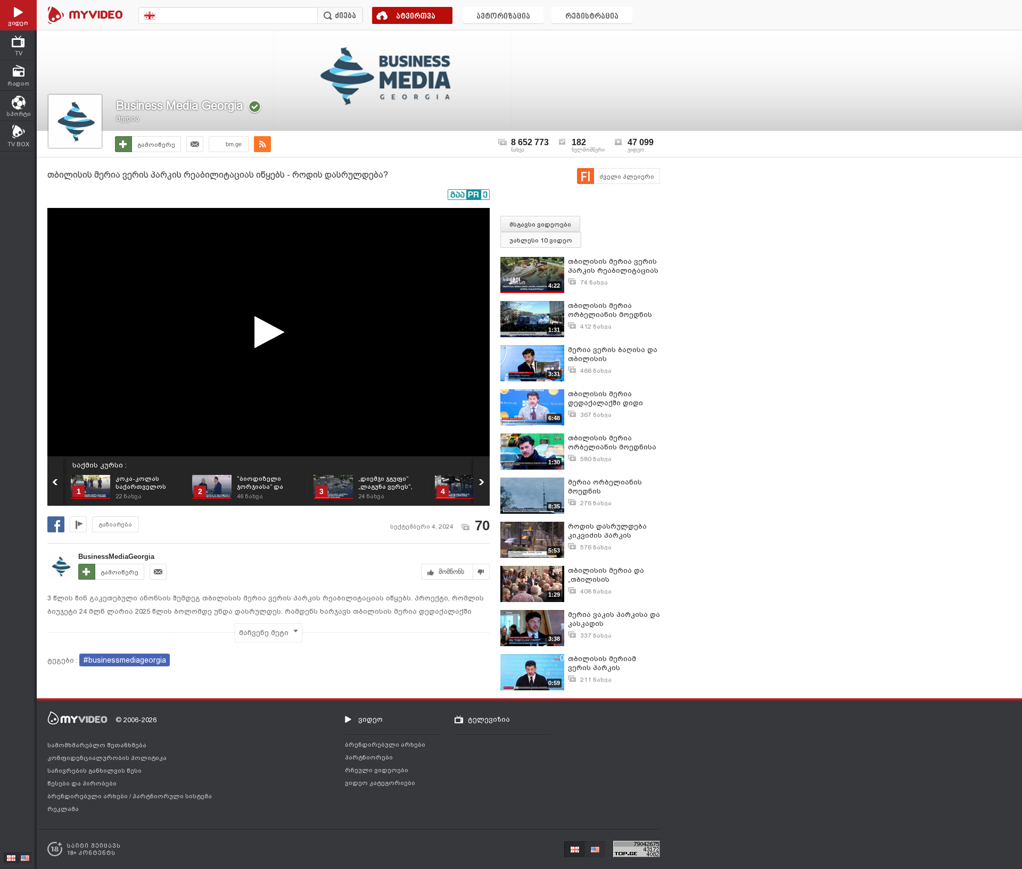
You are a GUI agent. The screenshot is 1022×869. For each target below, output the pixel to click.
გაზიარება (115, 524)
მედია (127, 118)
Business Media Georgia (179, 105)
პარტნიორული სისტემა (172, 796)
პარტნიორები (369, 757)
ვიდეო (370, 719)
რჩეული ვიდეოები (376, 770)
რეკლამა (63, 809)
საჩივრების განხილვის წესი (94, 770)
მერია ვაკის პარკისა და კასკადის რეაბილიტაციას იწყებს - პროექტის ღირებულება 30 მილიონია (614, 619)
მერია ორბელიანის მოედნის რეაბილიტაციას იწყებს (612, 487)
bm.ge (234, 144)
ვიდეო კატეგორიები (380, 783)
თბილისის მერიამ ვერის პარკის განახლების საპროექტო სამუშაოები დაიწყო (614, 663)
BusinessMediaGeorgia (116, 556)
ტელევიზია (489, 719)
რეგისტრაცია (592, 17)
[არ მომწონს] (481, 572)
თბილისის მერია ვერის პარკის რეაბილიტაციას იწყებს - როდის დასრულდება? (613, 266)
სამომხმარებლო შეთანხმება (96, 745)
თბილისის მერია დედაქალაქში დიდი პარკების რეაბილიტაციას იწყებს (612, 398)
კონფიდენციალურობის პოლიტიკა (107, 758)
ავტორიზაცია (503, 17)
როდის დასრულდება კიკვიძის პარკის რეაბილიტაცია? (607, 531)
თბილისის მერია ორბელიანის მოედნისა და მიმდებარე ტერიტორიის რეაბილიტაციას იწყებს (612, 443)
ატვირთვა (415, 17)
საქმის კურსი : (99, 465)
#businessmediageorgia (124, 660)
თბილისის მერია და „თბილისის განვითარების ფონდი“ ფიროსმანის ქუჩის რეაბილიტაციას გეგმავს (611, 575)
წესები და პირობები (82, 783)
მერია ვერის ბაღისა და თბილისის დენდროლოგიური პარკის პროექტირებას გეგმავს (612, 354)
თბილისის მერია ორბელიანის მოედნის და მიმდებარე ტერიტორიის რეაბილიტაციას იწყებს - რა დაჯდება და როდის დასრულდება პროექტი (613, 310)
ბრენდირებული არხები (88, 796)
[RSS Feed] (262, 144)
